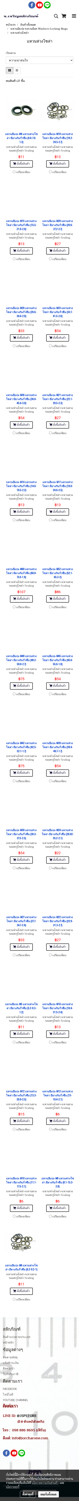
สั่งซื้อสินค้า (23, 164)
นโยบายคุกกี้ (12, 1486)
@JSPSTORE (27, 1416)
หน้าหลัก (8, 1342)
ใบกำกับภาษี (10, 1374)
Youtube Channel (15, 1400)
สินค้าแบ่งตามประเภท (16, 1337)
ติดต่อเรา (8, 1368)
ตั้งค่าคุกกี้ (27, 1494)
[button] (55, 16)
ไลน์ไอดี (8, 1394)
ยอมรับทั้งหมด (48, 1494)
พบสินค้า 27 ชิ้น (15, 81)
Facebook (10, 1389)
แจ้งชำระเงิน (11, 1363)
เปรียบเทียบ (23, 172)
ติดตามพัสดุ (10, 1357)
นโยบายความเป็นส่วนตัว (45, 1482)
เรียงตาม (12, 53)
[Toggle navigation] (74, 16)
